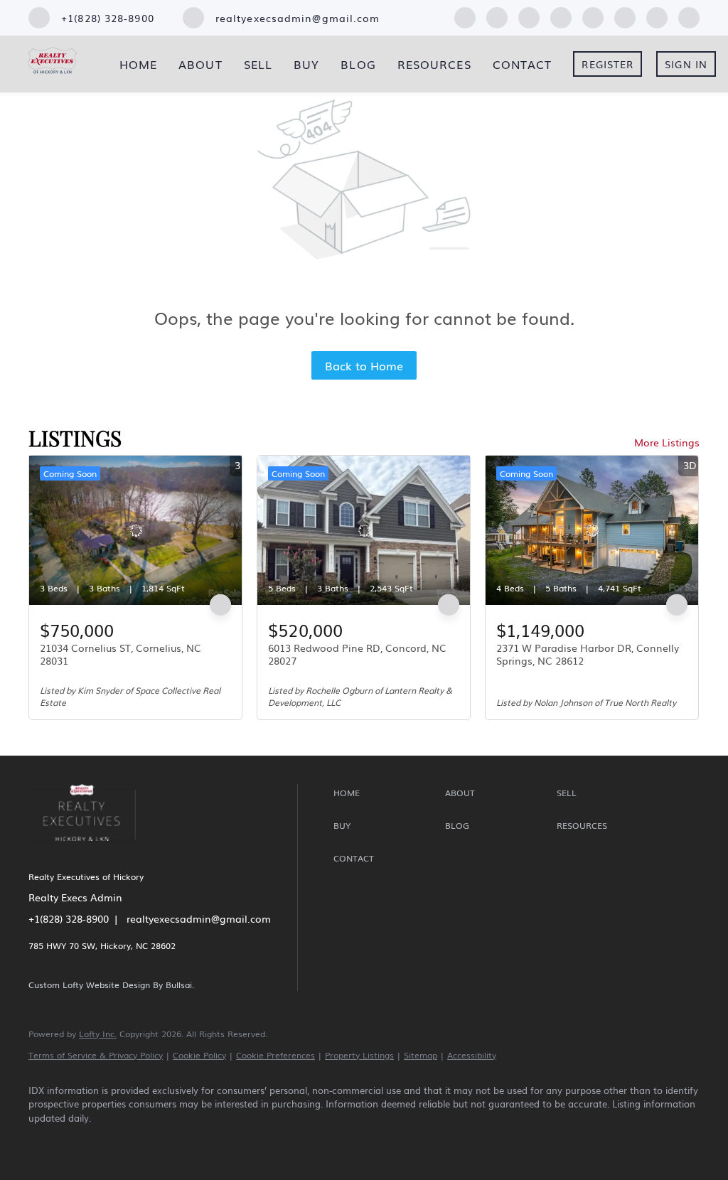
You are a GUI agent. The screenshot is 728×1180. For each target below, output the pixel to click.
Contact (522, 64)
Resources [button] (434, 64)
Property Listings (359, 1054)
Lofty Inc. (98, 1033)
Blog (358, 64)
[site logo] (92, 850)
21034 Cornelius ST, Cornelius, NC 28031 (120, 653)
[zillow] (529, 15)
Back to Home (364, 365)
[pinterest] (657, 15)
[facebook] (465, 15)
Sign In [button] (686, 64)
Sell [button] (258, 64)
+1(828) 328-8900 (68, 918)
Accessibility (471, 1054)
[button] (385, 793)
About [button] (200, 64)
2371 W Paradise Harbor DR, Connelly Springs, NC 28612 (587, 653)
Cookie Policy (199, 1054)
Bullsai (179, 984)
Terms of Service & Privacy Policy (95, 1054)
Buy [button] (306, 64)
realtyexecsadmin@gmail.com (199, 918)
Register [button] (607, 64)
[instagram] (593, 15)
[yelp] (561, 15)
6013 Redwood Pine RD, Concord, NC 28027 (357, 653)
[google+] (689, 15)
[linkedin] (497, 15)
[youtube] (625, 15)
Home (138, 64)
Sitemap (420, 1054)
